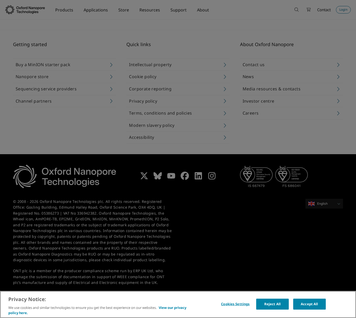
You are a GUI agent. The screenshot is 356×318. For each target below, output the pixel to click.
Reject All (272, 304)
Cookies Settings (235, 304)
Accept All (309, 304)
